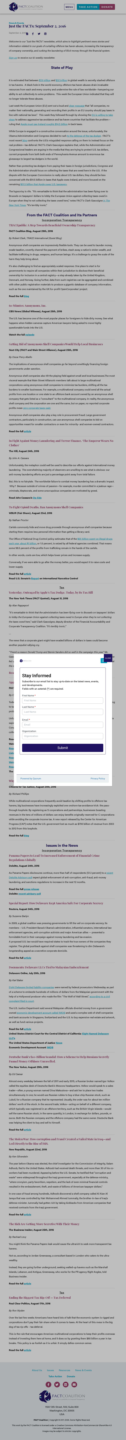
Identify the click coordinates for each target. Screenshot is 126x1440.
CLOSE (108, 658)
